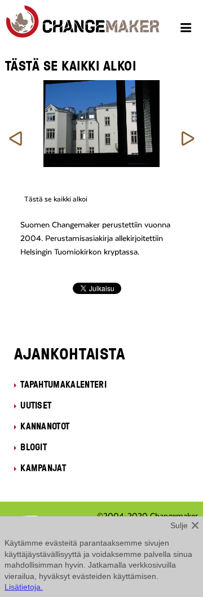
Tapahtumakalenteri (63, 384)
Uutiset (35, 405)
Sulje (179, 525)
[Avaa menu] (187, 29)
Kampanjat (43, 468)
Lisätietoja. (24, 586)
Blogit (33, 447)
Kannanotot (44, 426)
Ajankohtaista (69, 353)
